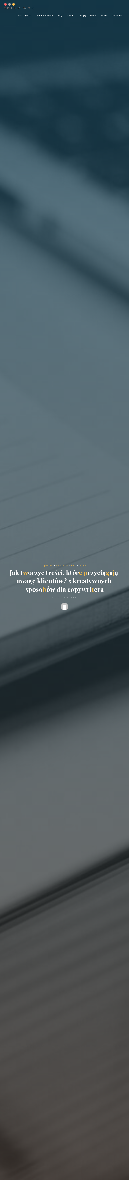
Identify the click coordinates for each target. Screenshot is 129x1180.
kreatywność (62, 565)
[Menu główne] (123, 6)
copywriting (47, 565)
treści (73, 565)
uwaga (82, 565)
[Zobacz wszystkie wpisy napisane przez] (64, 607)
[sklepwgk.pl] (19, 6)
